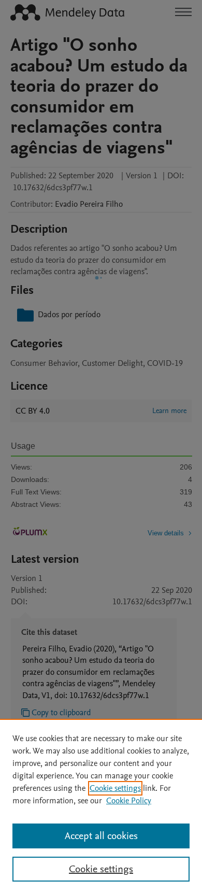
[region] (101, 806)
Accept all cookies (101, 836)
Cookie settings (115, 788)
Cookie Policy (128, 800)
